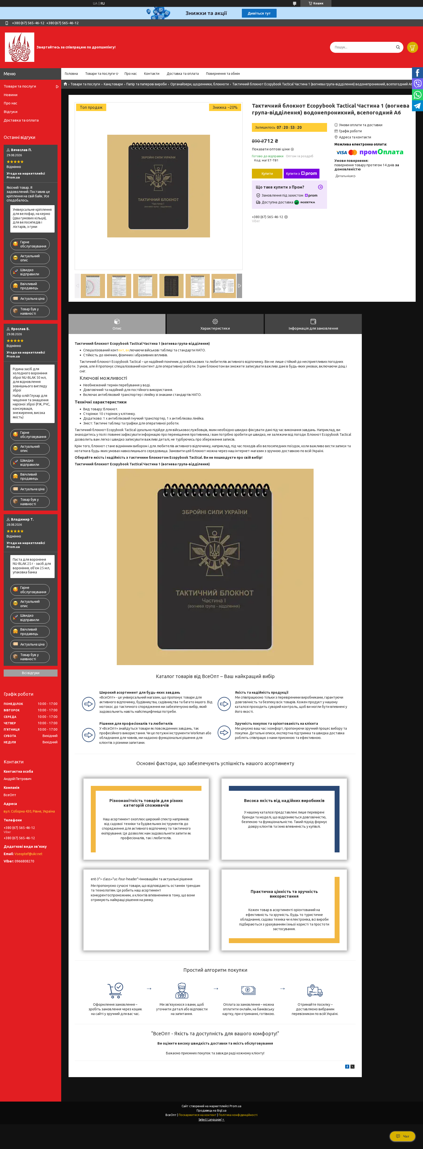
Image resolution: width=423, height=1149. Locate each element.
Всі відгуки (30, 673)
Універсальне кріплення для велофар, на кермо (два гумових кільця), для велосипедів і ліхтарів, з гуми (32, 218)
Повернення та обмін (223, 74)
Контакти (151, 74)
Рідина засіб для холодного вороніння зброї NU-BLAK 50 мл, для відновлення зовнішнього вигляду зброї (30, 379)
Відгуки (10, 112)
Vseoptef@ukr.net (28, 854)
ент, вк (123, 350)
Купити (267, 174)
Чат (406, 1136)
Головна (71, 74)
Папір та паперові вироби (146, 84)
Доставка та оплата (183, 74)
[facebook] (347, 1067)
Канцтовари (113, 84)
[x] (352, 1067)
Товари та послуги (100, 74)
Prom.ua (235, 1106)
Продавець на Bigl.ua (211, 1110)
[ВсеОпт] (19, 47)
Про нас (131, 74)
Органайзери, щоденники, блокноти (199, 84)
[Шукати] (397, 47)
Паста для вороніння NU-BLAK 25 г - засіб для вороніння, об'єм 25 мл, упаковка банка (32, 566)
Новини (10, 95)
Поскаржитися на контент (197, 1114)
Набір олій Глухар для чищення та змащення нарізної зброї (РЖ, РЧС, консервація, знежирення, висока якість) (31, 406)
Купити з (293, 174)
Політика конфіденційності (238, 1114)
